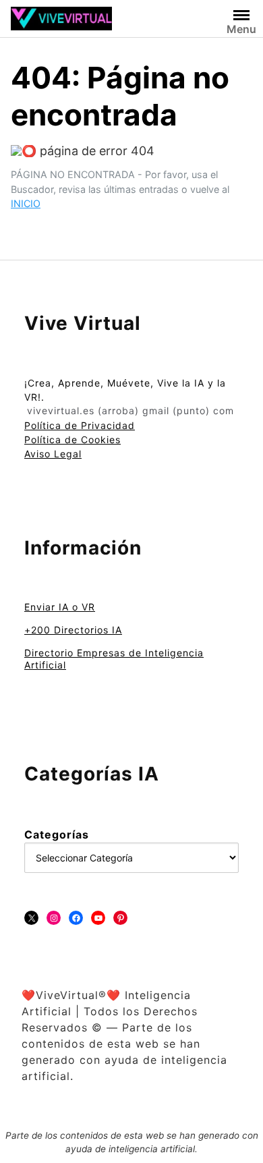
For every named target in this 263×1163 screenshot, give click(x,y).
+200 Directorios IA (73, 629)
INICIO (25, 203)
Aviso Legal (53, 453)
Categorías (56, 834)
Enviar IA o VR (59, 607)
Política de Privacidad (79, 425)
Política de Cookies (72, 439)
